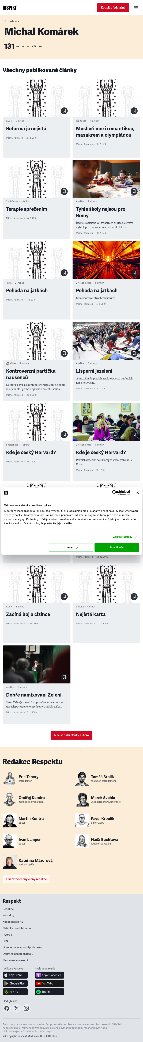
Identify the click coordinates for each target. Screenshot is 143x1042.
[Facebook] (7, 1011)
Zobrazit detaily (122, 536)
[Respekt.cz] (10, 8)
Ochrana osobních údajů (18, 954)
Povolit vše (116, 547)
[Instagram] (26, 1011)
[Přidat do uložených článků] (64, 110)
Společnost (12, 201)
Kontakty (8, 915)
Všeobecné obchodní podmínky (22, 947)
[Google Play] (15, 983)
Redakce (8, 909)
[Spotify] (49, 991)
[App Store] (15, 975)
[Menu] (136, 7)
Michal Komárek (14, 137)
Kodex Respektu (13, 922)
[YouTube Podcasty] (49, 983)
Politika (80, 606)
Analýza (80, 201)
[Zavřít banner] (138, 492)
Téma (9, 283)
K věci (9, 121)
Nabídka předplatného (17, 928)
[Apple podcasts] (49, 975)
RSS (5, 941)
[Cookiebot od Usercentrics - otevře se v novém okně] (115, 492)
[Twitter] (16, 1011)
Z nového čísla (83, 283)
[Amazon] (15, 991)
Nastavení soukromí (15, 960)
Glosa (83, 121)
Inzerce (7, 935)
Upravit (69, 547)
